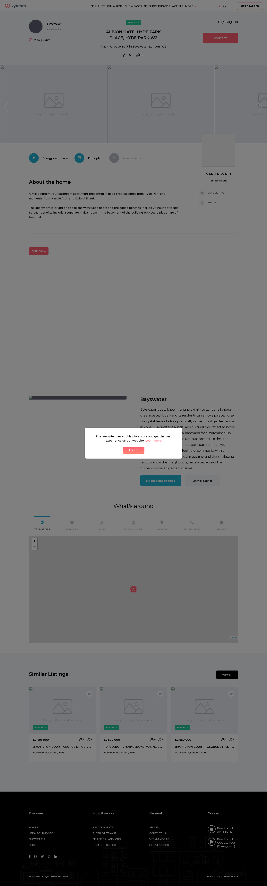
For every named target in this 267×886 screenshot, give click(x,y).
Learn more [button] (153, 440)
